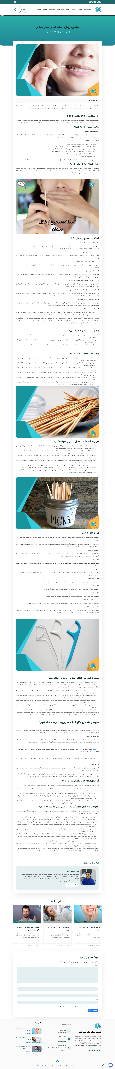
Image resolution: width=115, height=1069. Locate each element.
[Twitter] (90, 2)
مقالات (67, 9)
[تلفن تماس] (69, 1031)
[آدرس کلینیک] (69, 1048)
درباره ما (45, 9)
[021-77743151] (16, 9)
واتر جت (96, 749)
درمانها (80, 9)
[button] (15, 2)
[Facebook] (98, 2)
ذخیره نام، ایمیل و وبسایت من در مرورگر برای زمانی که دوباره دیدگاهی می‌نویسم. (77, 1006)
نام (97, 986)
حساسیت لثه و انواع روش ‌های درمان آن (89, 928)
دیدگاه (96, 965)
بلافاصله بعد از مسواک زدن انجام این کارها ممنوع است (28, 928)
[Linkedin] (100, 2)
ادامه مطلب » (97, 941)
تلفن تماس (62, 1030)
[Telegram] (95, 2)
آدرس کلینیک (62, 1045)
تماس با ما (38, 9)
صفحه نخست (87, 9)
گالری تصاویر (52, 9)
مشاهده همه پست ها (72, 885)
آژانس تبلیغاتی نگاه (41, 1066)
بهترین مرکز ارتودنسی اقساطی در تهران (58, 928)
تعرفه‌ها (73, 9)
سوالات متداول (60, 9)
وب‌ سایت (95, 999)
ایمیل (96, 992)
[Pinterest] (92, 2)
